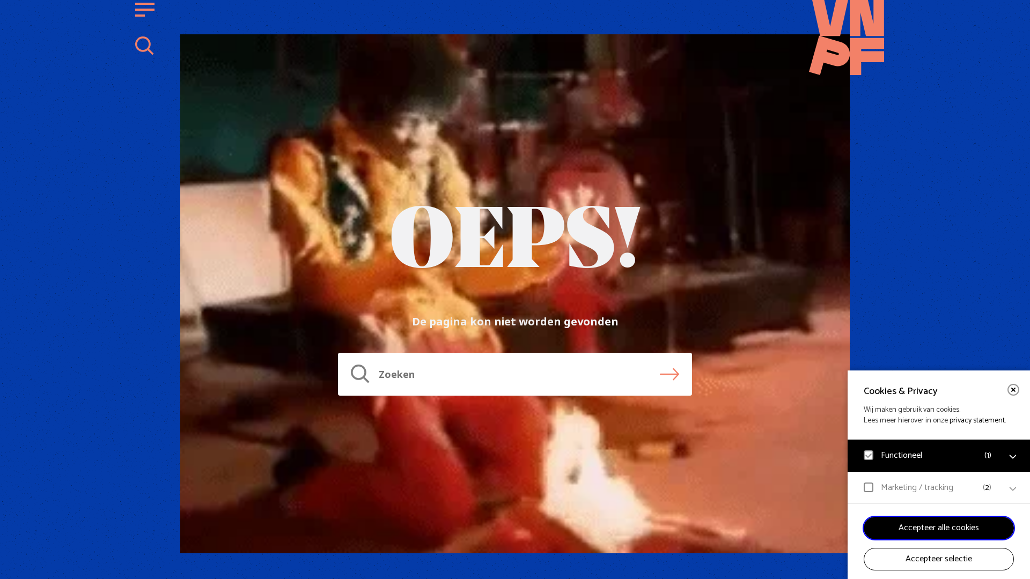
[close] (1013, 390)
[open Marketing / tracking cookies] (1013, 489)
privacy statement (977, 420)
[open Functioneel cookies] (1013, 457)
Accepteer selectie (939, 559)
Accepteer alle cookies (939, 528)
